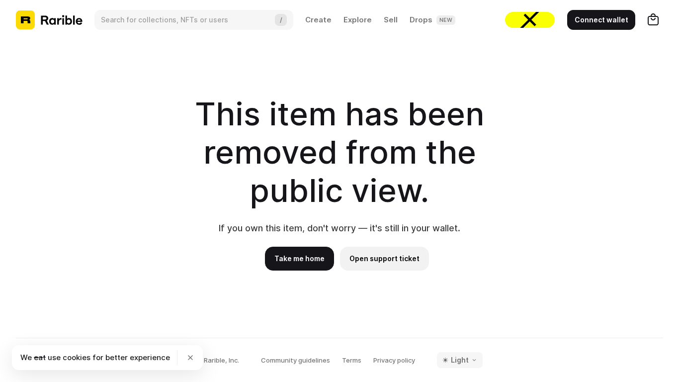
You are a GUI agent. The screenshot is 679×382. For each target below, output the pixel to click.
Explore (357, 19)
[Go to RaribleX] (530, 20)
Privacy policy (394, 360)
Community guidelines (295, 360)
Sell (391, 19)
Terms (351, 360)
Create (318, 19)
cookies (76, 357)
